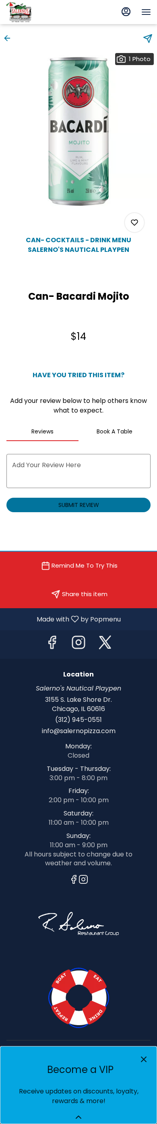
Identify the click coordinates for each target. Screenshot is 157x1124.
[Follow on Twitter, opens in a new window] (105, 644)
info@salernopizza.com (79, 731)
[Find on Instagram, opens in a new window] (78, 644)
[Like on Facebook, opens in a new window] (52, 644)
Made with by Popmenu (63, 618)
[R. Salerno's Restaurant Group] (78, 923)
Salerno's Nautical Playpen (78, 998)
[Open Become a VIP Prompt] (78, 1117)
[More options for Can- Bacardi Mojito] (134, 222)
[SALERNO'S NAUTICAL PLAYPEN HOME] (42, 12)
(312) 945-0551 (78, 719)
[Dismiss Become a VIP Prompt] (143, 1059)
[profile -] (126, 11)
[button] (9, 38)
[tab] (42, 431)
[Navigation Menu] (146, 12)
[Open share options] (147, 39)
